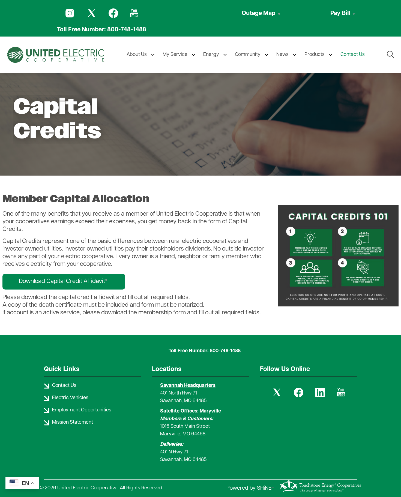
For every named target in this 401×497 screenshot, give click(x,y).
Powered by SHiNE (248, 488)
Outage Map (258, 13)
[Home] (56, 54)
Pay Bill (340, 13)
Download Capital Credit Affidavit (62, 281)
